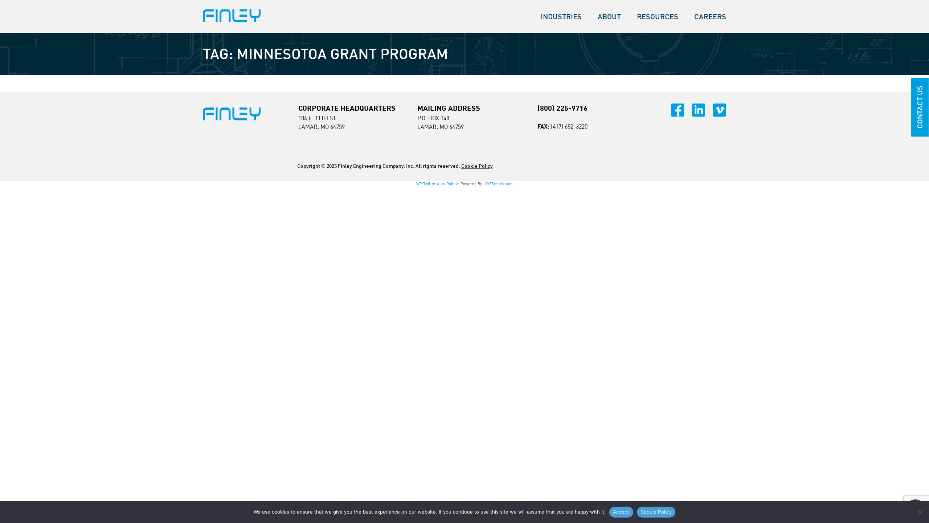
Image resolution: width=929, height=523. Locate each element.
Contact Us (919, 107)
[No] (920, 512)
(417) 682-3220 (569, 126)
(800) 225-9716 (562, 108)
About (609, 16)
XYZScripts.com (499, 183)
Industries (561, 16)
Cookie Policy (477, 166)
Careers (710, 16)
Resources (657, 16)
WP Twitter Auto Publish (437, 183)
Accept (621, 512)
